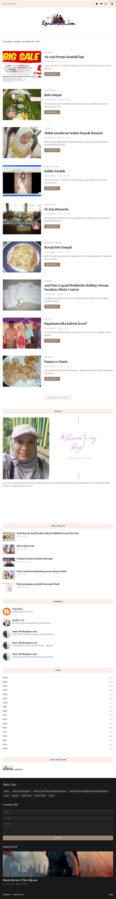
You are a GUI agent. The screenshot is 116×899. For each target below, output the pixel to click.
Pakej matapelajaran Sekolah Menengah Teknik (38, 584)
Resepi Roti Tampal (58, 247)
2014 (58, 728)
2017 (58, 715)
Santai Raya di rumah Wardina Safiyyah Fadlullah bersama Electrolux (48, 533)
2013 (58, 732)
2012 (58, 736)
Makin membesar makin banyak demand (73, 133)
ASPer (6, 791)
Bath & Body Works (25, 546)
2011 (58, 740)
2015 (58, 724)
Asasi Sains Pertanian (21, 791)
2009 (58, 748)
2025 (58, 682)
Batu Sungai (53, 95)
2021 (58, 698)
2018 (58, 711)
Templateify (18, 895)
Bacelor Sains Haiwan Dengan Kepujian (50, 791)
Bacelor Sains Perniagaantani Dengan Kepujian (89, 791)
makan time (26, 796)
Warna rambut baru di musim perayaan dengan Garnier (42, 571)
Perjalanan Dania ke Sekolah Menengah (35, 558)
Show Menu (10, 4)
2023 (58, 690)
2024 (58, 686)
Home (111, 895)
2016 (58, 719)
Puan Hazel (17, 609)
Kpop (6, 796)
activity (15, 796)
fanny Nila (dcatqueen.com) (24, 631)
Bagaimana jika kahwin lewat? (65, 323)
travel (51, 796)
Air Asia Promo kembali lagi (64, 57)
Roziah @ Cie (18, 620)
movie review (40, 796)
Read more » (52, 74)
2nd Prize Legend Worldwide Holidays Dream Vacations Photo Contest (76, 287)
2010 (58, 744)
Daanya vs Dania (56, 361)
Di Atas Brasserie (56, 209)
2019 (58, 707)
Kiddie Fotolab (54, 171)
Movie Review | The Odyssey (20, 880)
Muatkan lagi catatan (58, 398)
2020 (58, 703)
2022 (58, 694)
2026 (58, 678)
